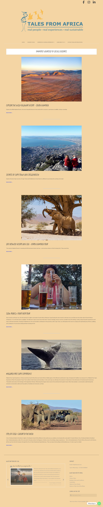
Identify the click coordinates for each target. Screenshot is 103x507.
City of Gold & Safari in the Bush (19, 434)
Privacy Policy (73, 478)
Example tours (31, 42)
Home (23, 42)
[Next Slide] (63, 479)
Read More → (9, 112)
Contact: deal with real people (75, 42)
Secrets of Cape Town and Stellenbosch (22, 175)
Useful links (72, 482)
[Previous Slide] (8, 479)
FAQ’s (71, 476)
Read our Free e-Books (75, 484)
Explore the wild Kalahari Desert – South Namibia (27, 105)
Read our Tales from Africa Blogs (77, 486)
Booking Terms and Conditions (77, 480)
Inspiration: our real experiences (45, 42)
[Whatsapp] (99, 503)
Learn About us (60, 42)
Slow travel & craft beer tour (18, 314)
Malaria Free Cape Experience (19, 374)
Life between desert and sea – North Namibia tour (27, 244)
